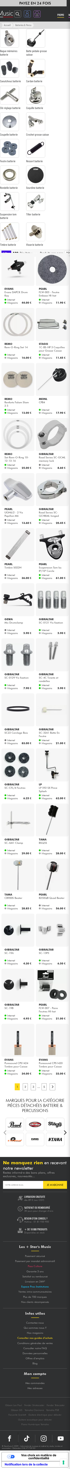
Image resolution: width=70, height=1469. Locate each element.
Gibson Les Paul (13, 1405)
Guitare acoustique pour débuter (35, 1419)
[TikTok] (26, 1438)
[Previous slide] (5, 1132)
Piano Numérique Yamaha (35, 1424)
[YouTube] (60, 1438)
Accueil (7, 25)
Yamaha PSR (52, 1410)
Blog (35, 1363)
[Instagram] (43, 1438)
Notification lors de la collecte (26, 1464)
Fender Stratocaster (34, 1405)
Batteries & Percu (23, 25)
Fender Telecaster (56, 1405)
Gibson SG (16, 1410)
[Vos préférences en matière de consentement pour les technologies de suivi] (63, 1462)
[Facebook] (9, 1438)
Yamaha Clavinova (34, 1410)
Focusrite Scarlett (17, 1414)
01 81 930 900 (41, 1221)
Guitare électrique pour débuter (45, 1414)
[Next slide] (65, 1132)
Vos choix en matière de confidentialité (38, 1456)
